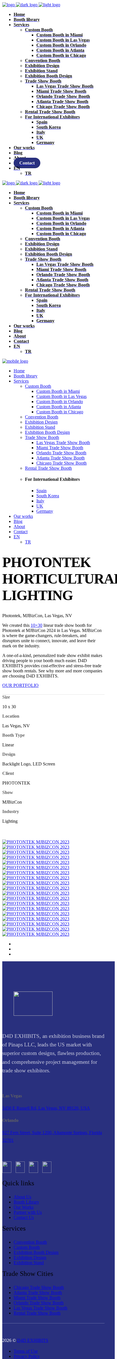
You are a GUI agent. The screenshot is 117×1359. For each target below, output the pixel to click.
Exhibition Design (30, 1257)
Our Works (24, 1207)
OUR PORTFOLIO (20, 685)
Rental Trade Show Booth (37, 1313)
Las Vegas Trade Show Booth (40, 1307)
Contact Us (24, 1217)
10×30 (36, 625)
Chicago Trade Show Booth (39, 1287)
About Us (22, 1196)
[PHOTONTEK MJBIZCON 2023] (35, 841)
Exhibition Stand (29, 1262)
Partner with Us (28, 1212)
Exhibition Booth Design (36, 1252)
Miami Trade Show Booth (37, 1297)
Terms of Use (26, 1351)
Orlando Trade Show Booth (39, 1302)
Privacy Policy (27, 1356)
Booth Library (26, 1202)
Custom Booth (27, 1247)
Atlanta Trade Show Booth (38, 1292)
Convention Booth (30, 1242)
